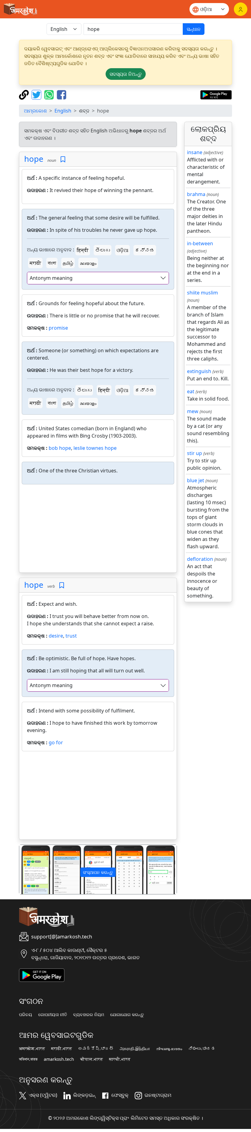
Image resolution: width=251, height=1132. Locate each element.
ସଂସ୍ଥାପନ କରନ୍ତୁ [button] (98, 872)
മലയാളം (88, 263)
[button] (31, 869)
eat (190, 391)
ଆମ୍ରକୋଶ (35, 110)
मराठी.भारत (61, 1048)
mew (192, 411)
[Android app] (42, 974)
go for (56, 742)
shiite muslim (202, 292)
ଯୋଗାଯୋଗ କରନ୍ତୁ (127, 1014)
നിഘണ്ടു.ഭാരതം (169, 1048)
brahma (196, 194)
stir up (194, 453)
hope (33, 159)
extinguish (199, 371)
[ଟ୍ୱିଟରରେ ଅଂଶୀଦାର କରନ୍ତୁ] (37, 94)
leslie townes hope (95, 448)
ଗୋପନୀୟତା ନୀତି (52, 1014)
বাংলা (52, 263)
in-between (200, 243)
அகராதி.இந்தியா (135, 1048)
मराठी (35, 263)
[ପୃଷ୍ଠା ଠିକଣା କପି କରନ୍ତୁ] (24, 94)
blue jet (195, 480)
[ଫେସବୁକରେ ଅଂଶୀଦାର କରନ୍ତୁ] (61, 94)
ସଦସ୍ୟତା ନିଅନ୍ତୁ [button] (126, 74)
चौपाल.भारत (91, 1059)
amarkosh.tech (59, 1059)
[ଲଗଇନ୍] (240, 9)
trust (71, 635)
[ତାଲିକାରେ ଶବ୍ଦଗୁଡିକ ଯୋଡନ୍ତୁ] (63, 159)
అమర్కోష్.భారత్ (96, 1048)
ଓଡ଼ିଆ (122, 250)
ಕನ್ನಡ (145, 250)
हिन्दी (82, 250)
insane (194, 152)
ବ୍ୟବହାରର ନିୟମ (88, 1014)
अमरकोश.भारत (32, 1048)
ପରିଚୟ (25, 1014)
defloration (200, 559)
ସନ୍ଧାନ (193, 29)
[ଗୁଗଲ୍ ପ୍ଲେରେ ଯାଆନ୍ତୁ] (216, 94)
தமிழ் (68, 263)
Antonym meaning (51, 278)
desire (56, 635)
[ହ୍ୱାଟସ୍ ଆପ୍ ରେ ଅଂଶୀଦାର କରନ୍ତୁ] (49, 94)
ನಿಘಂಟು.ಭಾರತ (201, 1048)
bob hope (60, 448)
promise (58, 327)
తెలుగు (102, 250)
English (62, 110)
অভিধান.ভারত (28, 1059)
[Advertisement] (98, 529)
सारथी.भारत (119, 1059)
